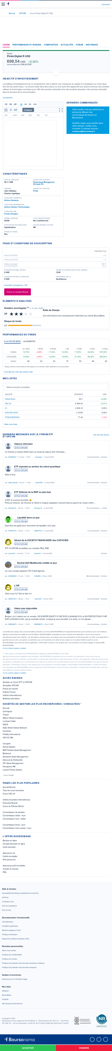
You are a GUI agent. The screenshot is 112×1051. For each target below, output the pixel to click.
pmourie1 (12, 553)
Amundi (6, 708)
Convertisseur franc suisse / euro (17, 828)
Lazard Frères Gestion (12, 769)
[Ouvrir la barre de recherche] (94, 4)
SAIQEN (37, 576)
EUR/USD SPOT (11, 412)
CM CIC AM (8, 737)
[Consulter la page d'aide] (98, 4)
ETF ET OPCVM (21, 447)
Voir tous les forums (101, 434)
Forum (79, 45)
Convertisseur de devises (14, 812)
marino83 (38, 599)
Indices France (9, 692)
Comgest (7, 743)
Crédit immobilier (10, 856)
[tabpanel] (56, 357)
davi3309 (39, 482)
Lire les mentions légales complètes (15, 648)
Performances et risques (26, 45)
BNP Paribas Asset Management (17, 750)
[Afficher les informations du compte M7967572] (8, 519)
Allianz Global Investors (13, 717)
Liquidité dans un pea (28, 517)
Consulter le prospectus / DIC (16, 285)
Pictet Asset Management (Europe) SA (43, 183)
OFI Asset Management (13, 763)
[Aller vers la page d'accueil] (8, 4)
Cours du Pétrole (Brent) (13, 806)
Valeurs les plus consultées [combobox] (18, 387)
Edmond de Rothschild (12, 759)
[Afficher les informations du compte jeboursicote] (8, 468)
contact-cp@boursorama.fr (83, 131)
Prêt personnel (9, 859)
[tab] (12, 342)
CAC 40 (8, 403)
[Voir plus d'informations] (54, 243)
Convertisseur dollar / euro (14, 815)
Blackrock (7, 753)
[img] (30, 313)
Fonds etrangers (11, 213)
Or (6, 408)
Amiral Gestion (9, 746)
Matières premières (11, 698)
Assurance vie (9, 853)
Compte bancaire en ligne (14, 843)
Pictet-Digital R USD (18, 56)
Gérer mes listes (10, 424)
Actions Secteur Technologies (17, 207)
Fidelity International (11, 734)
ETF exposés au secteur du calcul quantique (37, 466)
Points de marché (10, 688)
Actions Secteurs (11, 200)
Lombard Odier (9, 721)
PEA (4, 872)
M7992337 (12, 457)
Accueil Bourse (9, 787)
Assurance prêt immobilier (14, 865)
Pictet (35, 190)
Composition (51, 45)
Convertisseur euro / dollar (14, 818)
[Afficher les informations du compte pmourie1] (8, 542)
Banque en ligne (10, 840)
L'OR (16, 585)
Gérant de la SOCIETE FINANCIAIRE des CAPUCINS (41, 540)
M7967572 (12, 531)
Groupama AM (9, 766)
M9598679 (12, 624)
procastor (38, 457)
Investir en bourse (10, 868)
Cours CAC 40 (9, 793)
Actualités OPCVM (11, 685)
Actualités (67, 45)
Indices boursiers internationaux (16, 799)
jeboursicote (13, 482)
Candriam (7, 731)
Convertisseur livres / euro (14, 824)
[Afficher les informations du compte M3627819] (8, 587)
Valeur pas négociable (25, 608)
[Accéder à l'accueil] (4, 13)
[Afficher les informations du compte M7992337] (8, 446)
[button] (3, 4)
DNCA (5, 724)
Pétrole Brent (10, 399)
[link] (20, 893)
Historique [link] (92, 45)
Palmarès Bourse (10, 802)
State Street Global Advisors (15, 727)
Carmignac (7, 711)
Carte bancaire (9, 847)
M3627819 (12, 599)
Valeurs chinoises (23, 443)
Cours (6, 45)
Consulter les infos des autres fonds (18, 371)
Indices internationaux (12, 695)
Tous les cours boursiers (13, 790)
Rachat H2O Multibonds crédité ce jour (37, 562)
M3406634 (12, 576)
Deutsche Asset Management (15, 756)
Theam (6, 714)
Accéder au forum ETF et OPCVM (17, 682)
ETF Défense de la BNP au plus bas (32, 492)
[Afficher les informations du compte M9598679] (8, 610)
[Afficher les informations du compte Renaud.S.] (8, 494)
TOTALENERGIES (12, 417)
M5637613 (38, 531)
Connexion (106, 4)
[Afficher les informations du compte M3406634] (8, 565)
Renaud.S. (12, 508)
